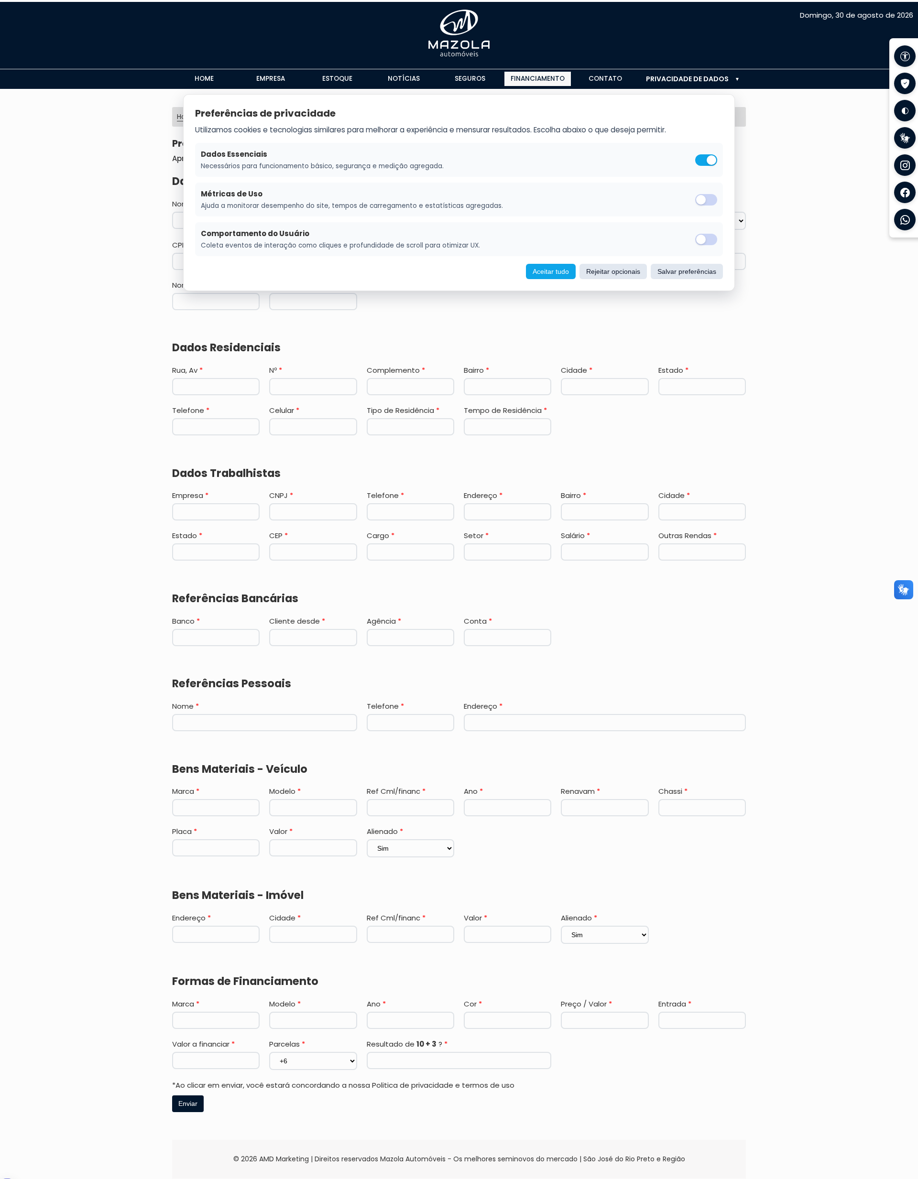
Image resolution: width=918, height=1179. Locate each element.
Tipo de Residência (403, 410)
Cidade (576, 370)
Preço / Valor (586, 1004)
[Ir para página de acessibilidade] (905, 56)
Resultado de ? (407, 1044)
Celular (284, 410)
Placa (184, 831)
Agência (384, 621)
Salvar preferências (686, 271)
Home (204, 78)
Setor (476, 535)
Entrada (674, 1004)
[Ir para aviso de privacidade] (905, 83)
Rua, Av (187, 370)
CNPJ (281, 495)
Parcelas (287, 1044)
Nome (185, 706)
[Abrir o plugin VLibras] (905, 138)
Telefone (190, 410)
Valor (281, 831)
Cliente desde (297, 621)
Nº (275, 370)
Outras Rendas (687, 535)
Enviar (187, 1103)
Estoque (337, 78)
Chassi (673, 791)
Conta (478, 621)
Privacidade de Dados (687, 79)
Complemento (396, 370)
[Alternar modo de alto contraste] (905, 110)
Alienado (385, 831)
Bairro (476, 370)
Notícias (404, 78)
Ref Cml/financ (396, 791)
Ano (473, 791)
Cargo (380, 535)
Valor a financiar (203, 1044)
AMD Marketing (284, 1159)
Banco (186, 621)
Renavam (580, 791)
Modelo (285, 791)
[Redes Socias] (905, 165)
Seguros (470, 78)
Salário (575, 535)
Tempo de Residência (505, 410)
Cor (473, 1004)
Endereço (483, 495)
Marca (185, 791)
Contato (605, 78)
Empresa (270, 78)
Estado (673, 370)
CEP (278, 535)
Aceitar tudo (551, 271)
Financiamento (538, 78)
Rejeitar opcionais (613, 271)
